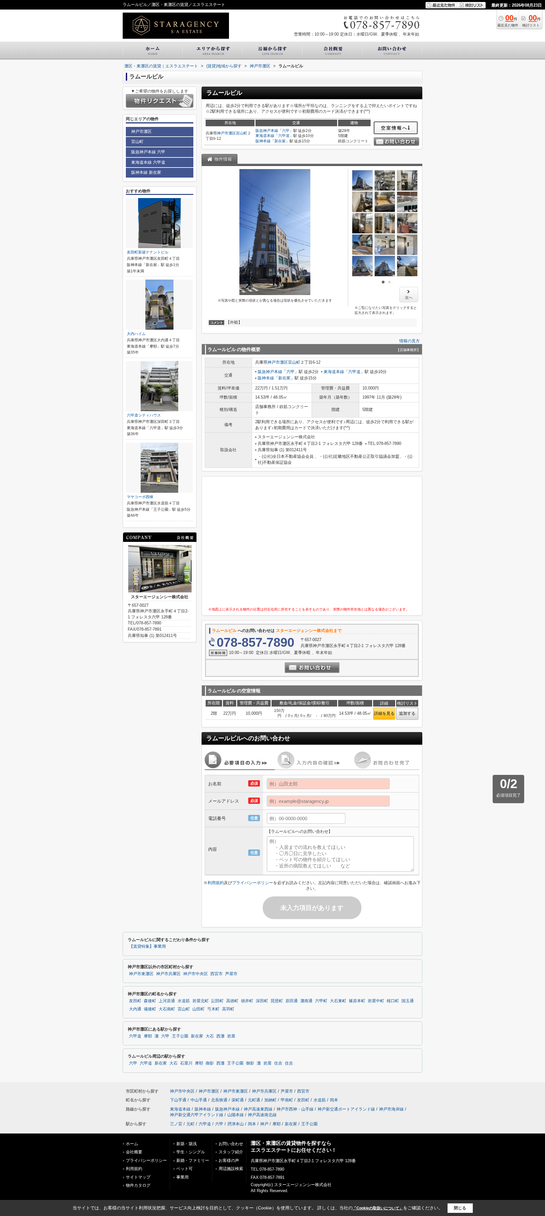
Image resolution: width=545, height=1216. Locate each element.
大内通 (135, 1009)
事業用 (182, 1177)
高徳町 (232, 1001)
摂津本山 (235, 1124)
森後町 (150, 1001)
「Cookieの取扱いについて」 (378, 1208)
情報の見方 (409, 340)
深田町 (262, 1001)
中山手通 (198, 1100)
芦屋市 (231, 974)
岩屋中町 (376, 1001)
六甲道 (284, 136)
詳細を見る (384, 713)
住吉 (278, 1063)
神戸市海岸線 (391, 1109)
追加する (407, 713)
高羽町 (228, 1009)
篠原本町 (357, 1001)
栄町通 (237, 1100)
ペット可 (184, 1168)
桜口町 (393, 1001)
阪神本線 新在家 (146, 172)
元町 (190, 1124)
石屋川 (186, 1063)
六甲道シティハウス (144, 415)
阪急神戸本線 (266, 130)
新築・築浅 (186, 1143)
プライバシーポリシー (252, 882)
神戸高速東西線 (258, 1109)
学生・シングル (190, 1152)
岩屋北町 (200, 1001)
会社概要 (134, 1152)
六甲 (286, 130)
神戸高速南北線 (262, 1114)
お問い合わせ (231, 1143)
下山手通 (178, 1100)
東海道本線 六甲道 (148, 162)
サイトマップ (138, 1177)
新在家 (280, 141)
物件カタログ (138, 1185)
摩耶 (148, 1036)
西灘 (220, 1036)
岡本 (334, 1100)
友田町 (135, 1001)
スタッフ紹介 (231, 1152)
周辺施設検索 (231, 1168)
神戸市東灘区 (141, 974)
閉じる (460, 1208)
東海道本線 (264, 136)
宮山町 (241, 133)
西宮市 (216, 974)
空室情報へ (394, 127)
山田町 (198, 1009)
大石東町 (338, 1001)
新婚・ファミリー (192, 1160)
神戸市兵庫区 (168, 974)
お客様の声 (229, 1160)
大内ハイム (136, 334)
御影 (210, 1063)
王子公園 (180, 1036)
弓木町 (213, 1009)
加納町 (270, 1100)
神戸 (264, 1124)
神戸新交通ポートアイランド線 (346, 1109)
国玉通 (407, 1001)
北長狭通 (219, 1100)
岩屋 (231, 1036)
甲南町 (287, 1100)
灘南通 (306, 1001)
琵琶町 (277, 1001)
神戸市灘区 (226, 133)
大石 (210, 1036)
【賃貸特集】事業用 (147, 946)
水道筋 (184, 1001)
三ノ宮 (176, 1124)
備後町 (150, 1009)
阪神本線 (263, 141)
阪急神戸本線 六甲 (148, 152)
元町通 (254, 1100)
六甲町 (321, 1001)
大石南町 (167, 1009)
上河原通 (167, 1001)
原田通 (291, 1001)
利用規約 (216, 882)
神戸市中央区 (195, 974)
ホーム (132, 1143)
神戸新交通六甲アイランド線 (196, 1114)
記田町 (217, 1001)
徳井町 (247, 1001)
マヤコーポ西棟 (140, 497)
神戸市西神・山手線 (295, 1109)
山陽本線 (235, 1114)
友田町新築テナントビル (147, 252)
